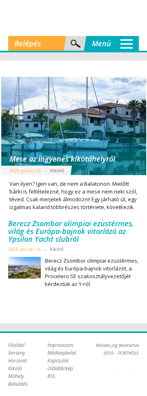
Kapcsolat (58, 360)
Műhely (16, 376)
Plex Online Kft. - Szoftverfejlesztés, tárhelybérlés (118, 369)
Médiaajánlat (61, 352)
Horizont (17, 360)
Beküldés (17, 383)
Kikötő (15, 368)
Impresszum (60, 345)
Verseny (16, 352)
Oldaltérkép (60, 368)
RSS (51, 376)
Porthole (73, 18)
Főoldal (16, 345)
